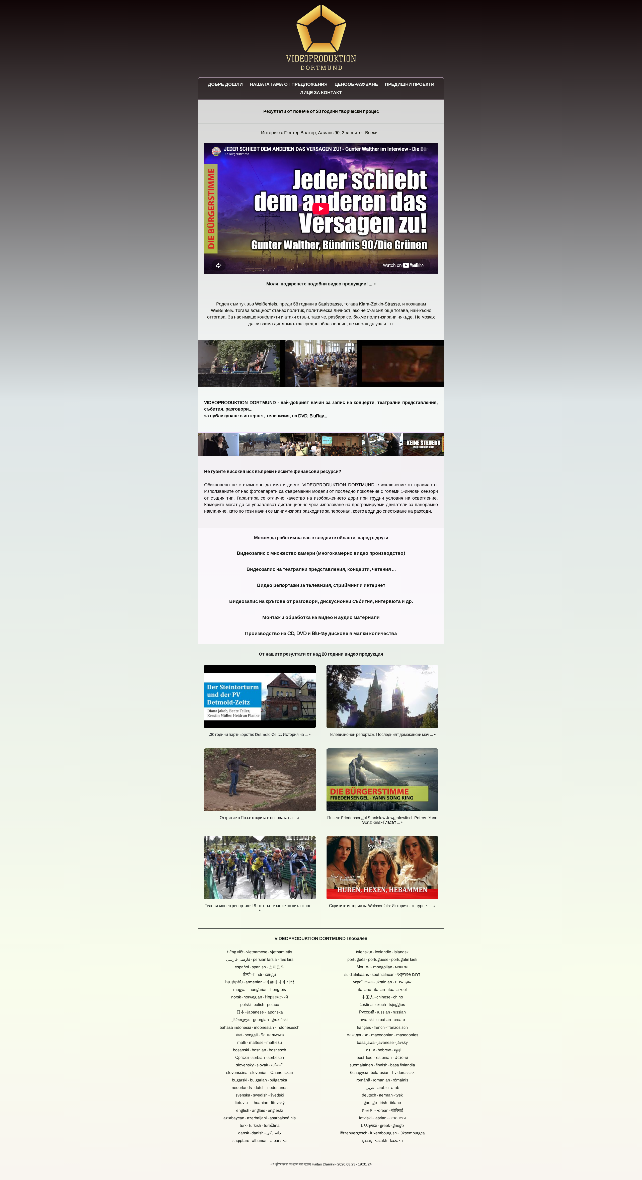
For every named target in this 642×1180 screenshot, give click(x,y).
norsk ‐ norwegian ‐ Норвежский (259, 997)
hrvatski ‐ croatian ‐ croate (382, 1019)
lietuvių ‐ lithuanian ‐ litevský (260, 1102)
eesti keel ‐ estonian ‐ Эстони (382, 1057)
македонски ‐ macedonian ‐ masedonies (382, 1035)
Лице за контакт (321, 92)
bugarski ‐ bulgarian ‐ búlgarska (259, 1080)
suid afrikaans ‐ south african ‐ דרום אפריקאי (382, 974)
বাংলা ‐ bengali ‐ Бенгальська (259, 1035)
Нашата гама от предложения (289, 84)
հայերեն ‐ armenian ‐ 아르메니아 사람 (259, 982)
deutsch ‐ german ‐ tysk (382, 1095)
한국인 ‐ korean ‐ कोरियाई (382, 1110)
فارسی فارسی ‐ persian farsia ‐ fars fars (259, 959)
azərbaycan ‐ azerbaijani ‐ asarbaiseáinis (259, 1118)
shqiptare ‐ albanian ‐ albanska (259, 1140)
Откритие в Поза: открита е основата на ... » (259, 818)
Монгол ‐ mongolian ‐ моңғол (382, 967)
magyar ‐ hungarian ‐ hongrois (259, 989)
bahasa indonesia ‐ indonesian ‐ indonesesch (259, 1027)
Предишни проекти (409, 84)
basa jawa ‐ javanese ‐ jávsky (382, 1042)
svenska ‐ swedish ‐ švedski (259, 1095)
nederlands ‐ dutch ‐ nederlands (259, 1087)
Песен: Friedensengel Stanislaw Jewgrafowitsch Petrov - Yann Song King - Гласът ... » (382, 820)
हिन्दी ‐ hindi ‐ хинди (259, 974)
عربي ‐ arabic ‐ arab (382, 1087)
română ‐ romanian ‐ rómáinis (382, 1080)
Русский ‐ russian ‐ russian (382, 1012)
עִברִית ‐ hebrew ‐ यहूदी (382, 1050)
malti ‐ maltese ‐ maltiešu (259, 1042)
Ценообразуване (356, 84)
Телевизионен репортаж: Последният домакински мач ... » (382, 734)
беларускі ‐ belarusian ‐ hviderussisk (382, 1072)
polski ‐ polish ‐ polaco (259, 1004)
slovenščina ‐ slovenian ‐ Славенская (259, 1072)
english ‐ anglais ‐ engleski (259, 1110)
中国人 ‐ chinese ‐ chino (382, 997)
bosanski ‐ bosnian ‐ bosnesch (259, 1050)
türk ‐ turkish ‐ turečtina (260, 1125)
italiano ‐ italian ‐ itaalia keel (382, 989)
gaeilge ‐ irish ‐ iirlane (382, 1102)
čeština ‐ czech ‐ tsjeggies (382, 1004)
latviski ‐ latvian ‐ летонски (382, 1118)
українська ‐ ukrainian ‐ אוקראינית (382, 982)
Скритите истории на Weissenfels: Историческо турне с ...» (382, 906)
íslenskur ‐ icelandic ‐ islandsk (382, 952)
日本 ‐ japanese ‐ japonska (259, 1012)
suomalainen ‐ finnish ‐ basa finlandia (382, 1065)
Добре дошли (225, 84)
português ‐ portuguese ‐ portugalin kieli (382, 959)
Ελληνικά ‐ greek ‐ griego (382, 1125)
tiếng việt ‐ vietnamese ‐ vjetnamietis (259, 952)
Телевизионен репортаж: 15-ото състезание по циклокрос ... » (260, 908)
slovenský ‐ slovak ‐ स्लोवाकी (259, 1065)
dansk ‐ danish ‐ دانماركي (259, 1133)
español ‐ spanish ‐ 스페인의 (260, 967)
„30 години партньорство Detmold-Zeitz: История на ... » (259, 734)
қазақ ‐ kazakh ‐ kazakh (382, 1140)
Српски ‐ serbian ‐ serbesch (259, 1057)
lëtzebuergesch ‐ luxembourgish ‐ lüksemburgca (382, 1133)
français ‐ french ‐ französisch (382, 1027)
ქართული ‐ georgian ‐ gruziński (259, 1019)
